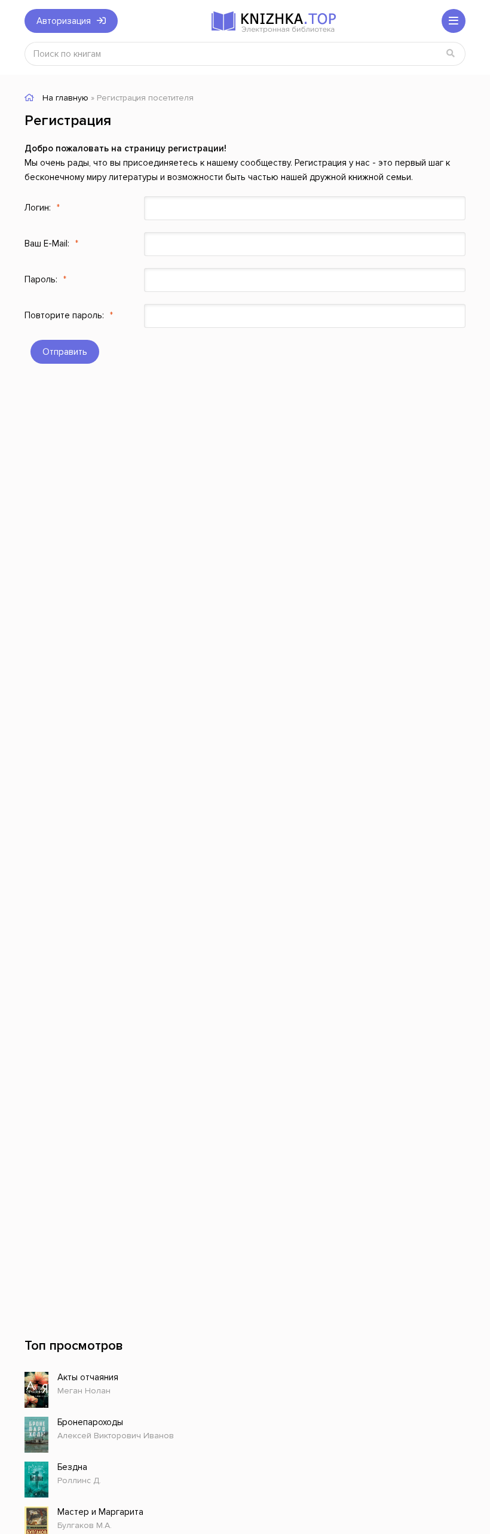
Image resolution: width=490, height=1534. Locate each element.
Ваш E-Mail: (46, 243)
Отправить (64, 351)
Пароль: (40, 279)
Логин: (37, 207)
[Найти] (451, 54)
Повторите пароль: (64, 315)
